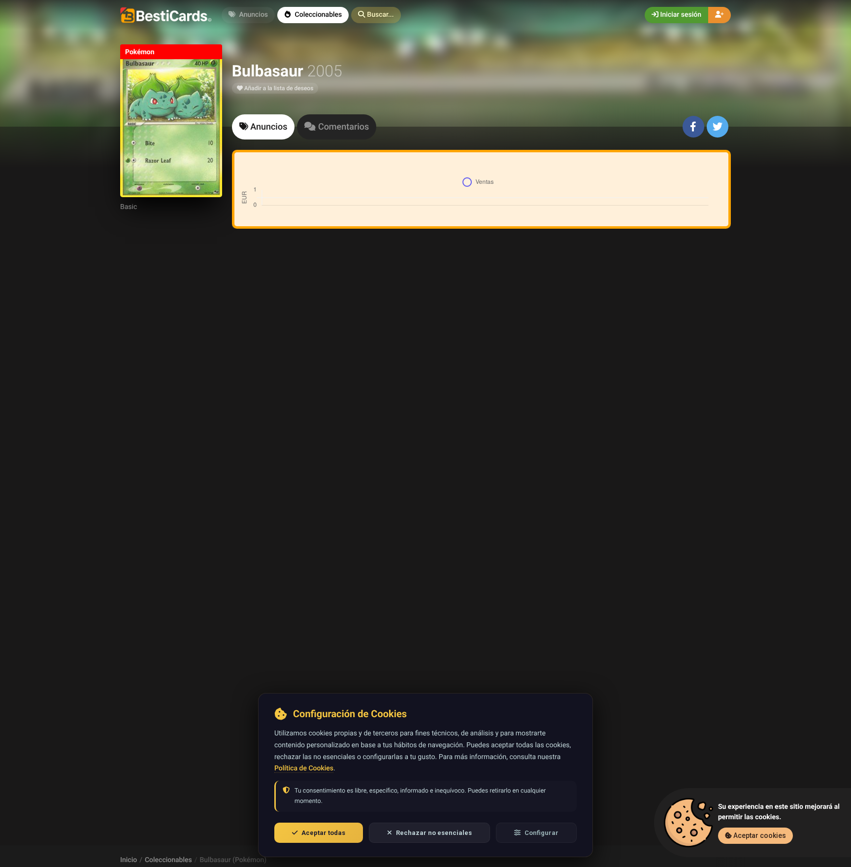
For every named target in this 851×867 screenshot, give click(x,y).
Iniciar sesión (679, 15)
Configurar (541, 832)
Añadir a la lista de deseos (278, 88)
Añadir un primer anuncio (479, 367)
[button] (375, 15)
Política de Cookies (303, 768)
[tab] (263, 126)
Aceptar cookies (759, 835)
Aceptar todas (323, 832)
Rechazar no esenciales (434, 832)
